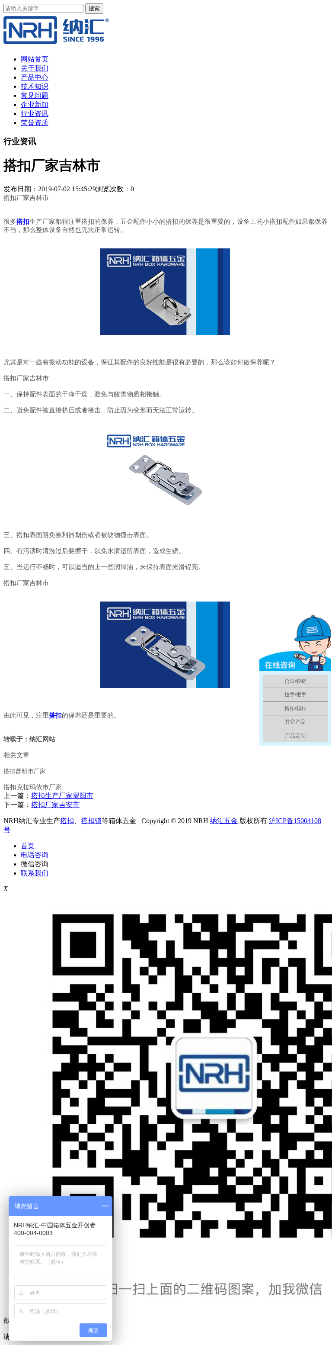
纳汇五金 (224, 820)
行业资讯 (34, 113)
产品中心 (34, 77)
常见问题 (34, 95)
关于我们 (34, 68)
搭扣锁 (91, 820)
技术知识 (34, 86)
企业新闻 (34, 104)
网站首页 (34, 59)
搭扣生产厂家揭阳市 (62, 795)
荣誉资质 (34, 122)
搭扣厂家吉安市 (55, 804)
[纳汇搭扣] (56, 44)
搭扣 (67, 820)
